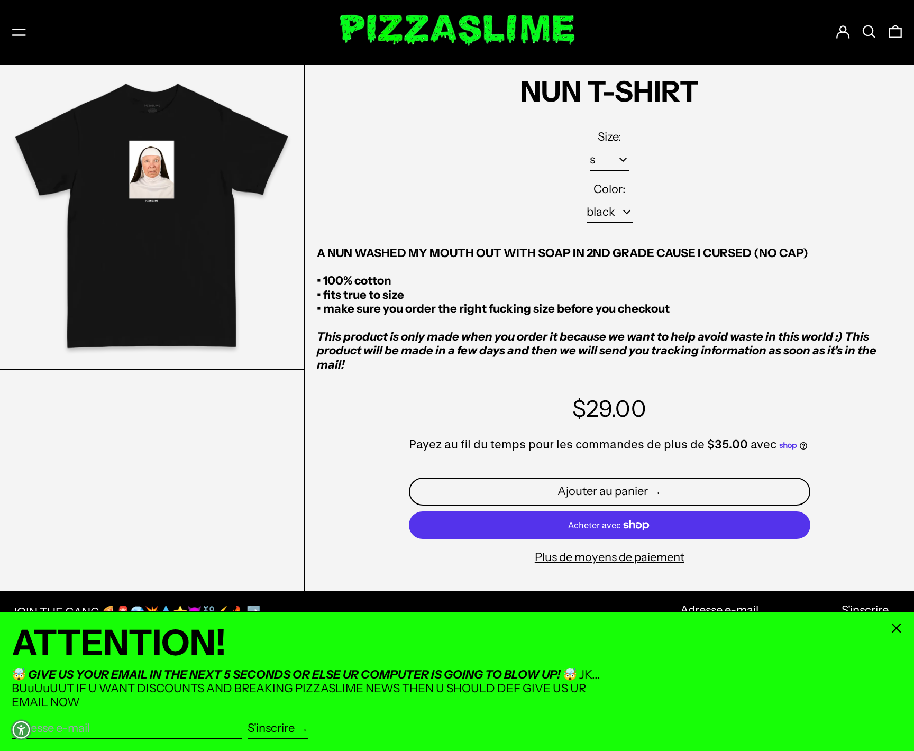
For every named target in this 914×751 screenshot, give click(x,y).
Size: (609, 137)
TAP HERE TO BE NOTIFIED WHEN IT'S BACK (628, 596)
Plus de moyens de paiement (609, 557)
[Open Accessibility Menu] (21, 729)
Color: (609, 189)
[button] (869, 32)
